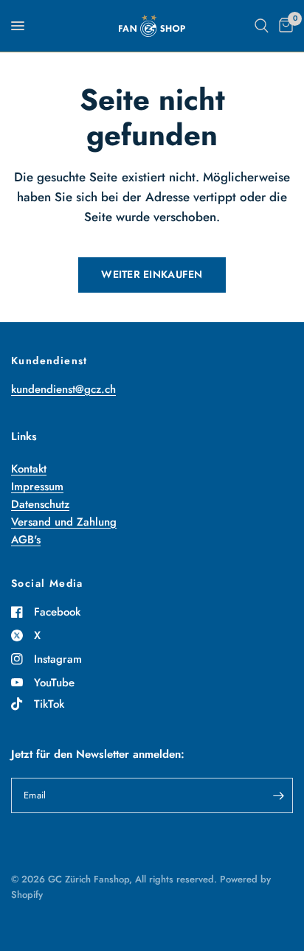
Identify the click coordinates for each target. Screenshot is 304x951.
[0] (283, 26)
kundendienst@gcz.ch (63, 389)
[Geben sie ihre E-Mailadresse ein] (278, 795)
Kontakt (28, 469)
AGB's (26, 540)
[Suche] (261, 26)
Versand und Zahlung (64, 522)
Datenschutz (40, 504)
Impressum (37, 486)
